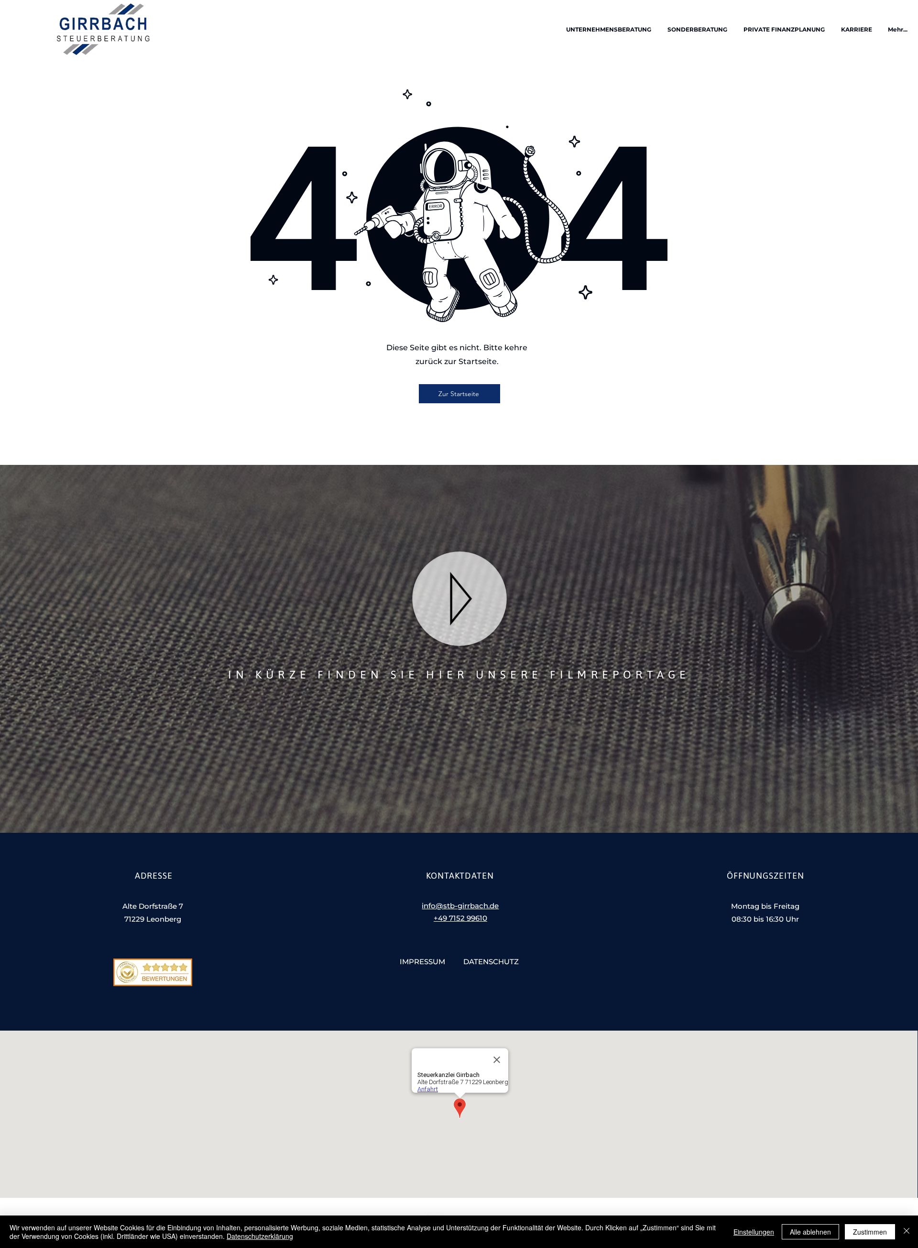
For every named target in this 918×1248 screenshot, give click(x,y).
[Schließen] (906, 1231)
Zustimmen (870, 1232)
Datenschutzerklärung (260, 1236)
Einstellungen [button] (753, 1232)
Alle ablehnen (810, 1232)
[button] (607, 29)
